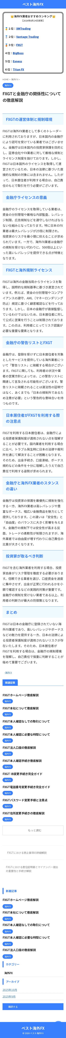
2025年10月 (10, 990)
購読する (13, 1006)
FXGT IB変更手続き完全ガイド (22, 774)
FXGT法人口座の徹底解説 (19, 747)
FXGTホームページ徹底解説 (21, 695)
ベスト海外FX (33, 4)
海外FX (8, 672)
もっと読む (34, 830)
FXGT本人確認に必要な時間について (26, 734)
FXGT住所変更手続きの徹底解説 (24, 813)
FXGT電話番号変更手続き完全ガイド (26, 787)
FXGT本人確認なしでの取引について (26, 721)
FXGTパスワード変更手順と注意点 (25, 800)
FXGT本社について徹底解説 (21, 708)
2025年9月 (9, 996)
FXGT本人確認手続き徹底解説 (22, 760)
